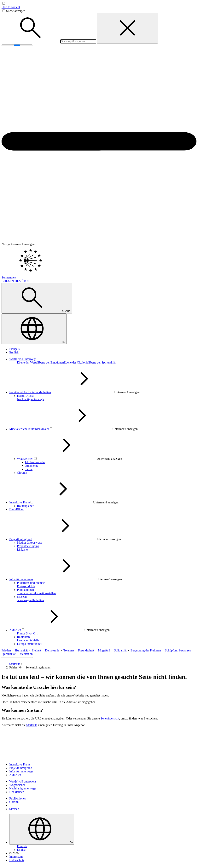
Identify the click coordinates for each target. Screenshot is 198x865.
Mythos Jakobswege (29, 542)
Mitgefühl (104, 650)
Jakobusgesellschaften (30, 600)
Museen (22, 596)
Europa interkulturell (29, 643)
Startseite (14, 664)
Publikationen (25, 589)
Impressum (16, 856)
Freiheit (36, 650)
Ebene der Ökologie (76, 362)
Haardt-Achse (25, 395)
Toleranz (68, 650)
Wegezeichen (25, 458)
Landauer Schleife (28, 640)
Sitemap (14, 809)
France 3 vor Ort (27, 633)
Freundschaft (86, 650)
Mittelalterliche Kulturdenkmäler (29, 429)
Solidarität (120, 650)
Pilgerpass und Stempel (31, 582)
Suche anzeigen (15, 11)
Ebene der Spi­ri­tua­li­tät (101, 362)
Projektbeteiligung (28, 546)
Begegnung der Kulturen (146, 650)
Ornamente (31, 465)
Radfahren (23, 637)
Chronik (22, 472)
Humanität (21, 650)
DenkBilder (16, 509)
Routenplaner (25, 505)
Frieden (6, 650)
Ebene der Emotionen (50, 362)
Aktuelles (15, 630)
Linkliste (22, 549)
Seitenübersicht (110, 718)
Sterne (28, 469)
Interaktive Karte (19, 502)
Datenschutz (16, 860)
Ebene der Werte (27, 362)
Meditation (26, 654)
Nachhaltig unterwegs (30, 399)
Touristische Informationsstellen (36, 593)
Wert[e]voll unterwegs (22, 359)
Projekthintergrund (20, 539)
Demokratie (52, 650)
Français (14, 349)
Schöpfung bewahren (178, 650)
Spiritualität (8, 654)
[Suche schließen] (127, 28)
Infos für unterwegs (21, 579)
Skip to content (11, 7)
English (14, 352)
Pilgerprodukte (26, 586)
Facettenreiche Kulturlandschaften (30, 392)
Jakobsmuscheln (35, 462)
